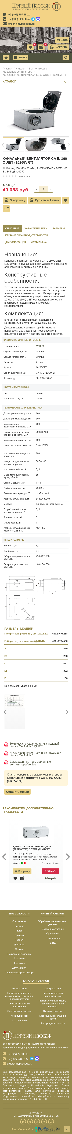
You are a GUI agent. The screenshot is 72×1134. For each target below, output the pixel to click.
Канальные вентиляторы (18, 71)
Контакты (19, 963)
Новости (19, 939)
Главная (7, 68)
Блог (19, 930)
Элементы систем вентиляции (19, 1005)
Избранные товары (53, 928)
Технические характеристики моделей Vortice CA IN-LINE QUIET (34, 745)
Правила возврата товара (19, 972)
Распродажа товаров (53, 1023)
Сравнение (52, 933)
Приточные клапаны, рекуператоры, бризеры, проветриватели (19, 996)
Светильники (19, 1020)
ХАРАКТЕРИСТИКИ (35, 228)
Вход (53, 942)
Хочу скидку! (19, 967)
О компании (19, 921)
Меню (23, 57)
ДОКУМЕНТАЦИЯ (15, 242)
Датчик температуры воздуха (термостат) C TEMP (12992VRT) (32, 848)
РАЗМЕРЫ (59, 228)
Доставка (19, 944)
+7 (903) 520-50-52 (19, 19)
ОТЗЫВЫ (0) (39, 242)
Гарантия (19, 958)
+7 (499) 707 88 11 (19, 14)
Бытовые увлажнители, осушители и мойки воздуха (52, 1003)
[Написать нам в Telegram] (33, 19)
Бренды (19, 935)
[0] (41, 47)
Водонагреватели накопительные (53, 994)
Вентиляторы (37, 68)
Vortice (40, 345)
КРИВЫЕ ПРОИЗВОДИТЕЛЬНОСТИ (26, 235)
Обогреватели (53, 988)
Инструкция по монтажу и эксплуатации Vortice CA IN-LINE (35, 754)
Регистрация (53, 938)
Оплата (19, 949)
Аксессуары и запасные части (52, 1017)
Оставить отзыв (17, 791)
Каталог (20, 68)
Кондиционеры (19, 1015)
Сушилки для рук (52, 1011)
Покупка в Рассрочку (19, 953)
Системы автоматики (19, 1011)
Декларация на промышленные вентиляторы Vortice (30, 763)
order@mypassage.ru (21, 23)
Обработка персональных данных (53, 923)
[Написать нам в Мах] (38, 19)
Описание (12, 228)
